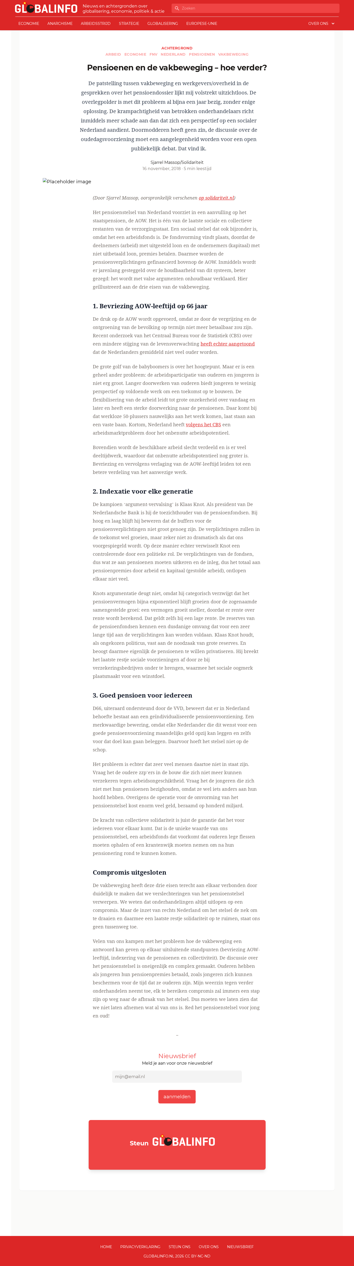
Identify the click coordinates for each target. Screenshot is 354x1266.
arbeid (113, 54)
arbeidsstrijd (96, 23)
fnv (154, 54)
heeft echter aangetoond (228, 344)
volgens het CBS (203, 424)
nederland (174, 54)
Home (106, 1247)
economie (28, 23)
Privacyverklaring (140, 1247)
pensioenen (202, 54)
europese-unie (201, 23)
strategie (129, 23)
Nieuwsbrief (240, 1247)
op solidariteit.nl (216, 198)
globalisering (162, 23)
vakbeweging (233, 54)
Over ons (209, 1247)
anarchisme (60, 23)
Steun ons (179, 1247)
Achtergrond (177, 48)
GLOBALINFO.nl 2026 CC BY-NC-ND (177, 1256)
